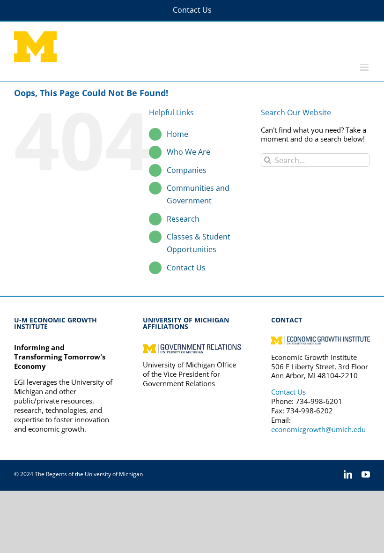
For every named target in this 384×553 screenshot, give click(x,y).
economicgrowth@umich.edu (318, 429)
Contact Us (186, 267)
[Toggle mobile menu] (365, 67)
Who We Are (188, 152)
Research (183, 219)
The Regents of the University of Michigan (89, 474)
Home (177, 134)
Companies (187, 170)
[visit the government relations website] (192, 347)
